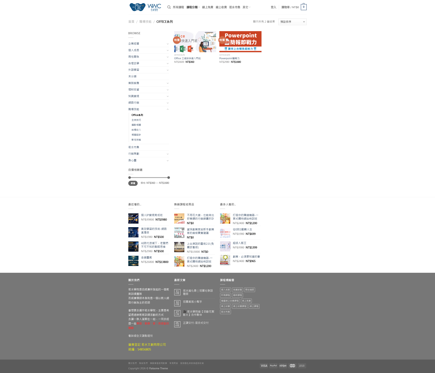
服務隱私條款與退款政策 (192, 363)
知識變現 (133, 96)
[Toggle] (167, 44)
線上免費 (207, 7)
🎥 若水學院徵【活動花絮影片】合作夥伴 (198, 313)
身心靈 (132, 160)
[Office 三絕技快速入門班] (195, 41)
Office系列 (137, 115)
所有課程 (178, 7)
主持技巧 (136, 119)
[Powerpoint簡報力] (240, 41)
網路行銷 (133, 102)
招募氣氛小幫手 (192, 301)
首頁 (131, 22)
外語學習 (133, 69)
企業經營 (133, 43)
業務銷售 (133, 83)
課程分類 (192, 7)
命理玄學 (133, 63)
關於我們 (132, 363)
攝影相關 (136, 124)
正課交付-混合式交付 (196, 323)
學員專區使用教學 (158, 363)
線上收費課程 (239, 306)
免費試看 (237, 289)
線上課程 (254, 306)
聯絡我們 (143, 363)
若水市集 (234, 7)
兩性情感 (249, 289)
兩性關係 (133, 56)
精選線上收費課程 (230, 300)
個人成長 (133, 50)
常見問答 (173, 363)
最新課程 (237, 295)
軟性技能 (136, 139)
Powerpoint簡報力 (229, 58)
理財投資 (133, 89)
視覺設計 (136, 134)
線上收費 (221, 7)
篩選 (133, 183)
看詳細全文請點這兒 (140, 335)
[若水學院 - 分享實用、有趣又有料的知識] (145, 7)
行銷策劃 (133, 153)
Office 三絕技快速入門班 (187, 58)
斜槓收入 (136, 129)
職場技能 (145, 22)
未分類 (132, 76)
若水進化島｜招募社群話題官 (198, 292)
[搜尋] (169, 7)
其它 (245, 7)
